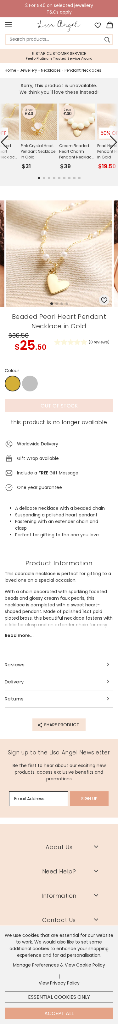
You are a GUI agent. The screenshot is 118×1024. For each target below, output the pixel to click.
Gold (12, 384)
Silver (29, 383)
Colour (12, 370)
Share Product (61, 725)
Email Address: (29, 798)
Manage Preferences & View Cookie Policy (59, 965)
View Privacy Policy (59, 983)
